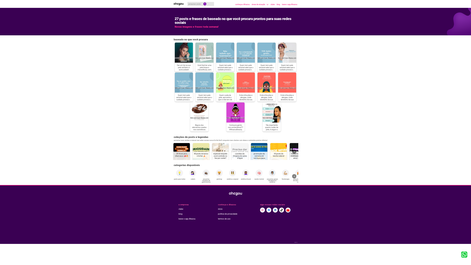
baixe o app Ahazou (289, 4)
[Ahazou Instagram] (262, 210)
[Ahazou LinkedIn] (275, 210)
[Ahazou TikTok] (281, 210)
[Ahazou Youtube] (288, 210)
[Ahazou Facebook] (268, 210)
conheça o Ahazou (242, 4)
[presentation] (294, 151)
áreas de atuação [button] (258, 4)
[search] (204, 3)
